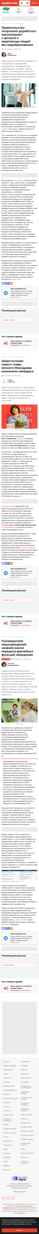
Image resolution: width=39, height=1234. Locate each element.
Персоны (24, 1069)
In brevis (6, 1106)
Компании (24, 1065)
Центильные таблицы (25, 1092)
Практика (6, 1082)
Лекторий (6, 1102)
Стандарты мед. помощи (27, 1098)
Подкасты (24, 1118)
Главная (3, 23)
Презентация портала (25, 1144)
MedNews (6, 1165)
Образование (8, 1069)
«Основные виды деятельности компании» (19, 1186)
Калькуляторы (26, 1078)
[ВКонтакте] (8, 283)
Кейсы (23, 1149)
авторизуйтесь (25, 345)
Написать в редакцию (25, 1162)
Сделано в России (9, 1133)
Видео (5, 1149)
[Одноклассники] (11, 283)
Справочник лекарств (25, 1109)
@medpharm (15, 297)
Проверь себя (8, 1115)
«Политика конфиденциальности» (19, 1183)
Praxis (5, 1161)
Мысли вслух (7, 1141)
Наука (5, 1074)
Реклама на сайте (27, 1135)
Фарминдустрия (9, 1086)
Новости (10, 23)
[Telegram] (2, 283)
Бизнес (5, 1124)
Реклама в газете (27, 1139)
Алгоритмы (25, 1082)
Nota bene (7, 1110)
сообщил (20, 438)
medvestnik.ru (21, 1213)
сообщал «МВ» (27, 548)
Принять (19, 1230)
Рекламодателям (27, 1131)
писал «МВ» (16, 279)
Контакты (24, 1157)
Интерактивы (25, 1123)
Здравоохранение (20, 23)
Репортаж (7, 1153)
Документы (25, 1074)
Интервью (6, 1157)
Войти (36, 3)
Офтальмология (26, 1127)
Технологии (7, 1078)
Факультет (7, 1170)
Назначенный (7, 506)
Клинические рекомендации (26, 1087)
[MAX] (5, 283)
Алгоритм (6, 1094)
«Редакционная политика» (19, 1188)
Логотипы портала (27, 1153)
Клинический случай (10, 1098)
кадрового (6, 924)
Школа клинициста (9, 1090)
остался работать (8, 527)
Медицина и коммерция (7, 1119)
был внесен (19, 180)
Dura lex (6, 1137)
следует (5, 129)
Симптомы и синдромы (25, 1104)
